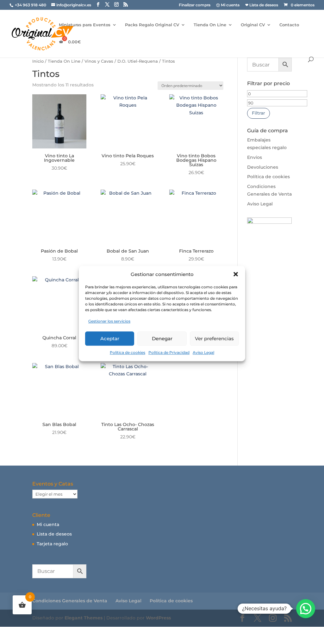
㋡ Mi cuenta (228, 5)
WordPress (158, 618)
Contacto (289, 24)
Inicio (38, 61)
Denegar (162, 338)
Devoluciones (262, 167)
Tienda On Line (210, 24)
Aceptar (109, 338)
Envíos (254, 157)
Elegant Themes (84, 618)
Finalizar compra (194, 5)
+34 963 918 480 (31, 5)
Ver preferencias (214, 338)
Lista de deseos (54, 534)
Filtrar (258, 113)
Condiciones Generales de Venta (69, 601)
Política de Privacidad (169, 352)
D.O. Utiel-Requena (137, 61)
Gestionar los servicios (109, 321)
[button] (236, 274)
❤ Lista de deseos (261, 5)
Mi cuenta (48, 524)
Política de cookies (127, 352)
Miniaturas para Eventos (84, 24)
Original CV (253, 24)
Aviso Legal (203, 352)
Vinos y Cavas (98, 61)
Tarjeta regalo (52, 544)
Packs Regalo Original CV (152, 24)
